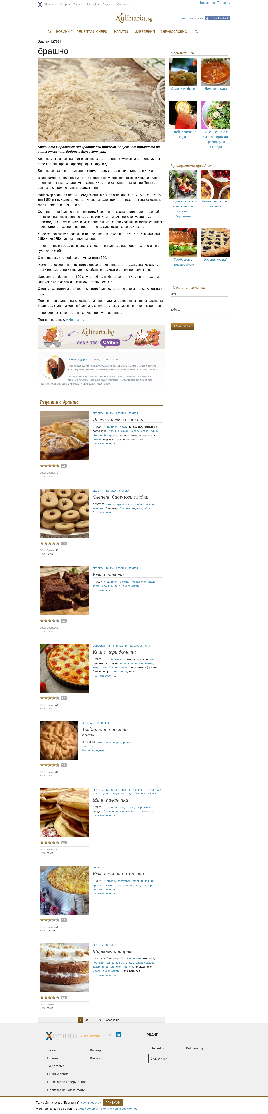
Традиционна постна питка (105, 732)
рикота (124, 581)
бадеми (137, 508)
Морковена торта (113, 951)
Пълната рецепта (104, 443)
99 (99, 1020)
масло (143, 439)
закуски (124, 490)
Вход (184, 18)
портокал (98, 962)
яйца (123, 426)
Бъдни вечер (102, 723)
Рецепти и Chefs (92, 31)
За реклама (55, 1066)
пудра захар (124, 504)
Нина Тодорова (80, 359)
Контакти (96, 1058)
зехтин (109, 885)
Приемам (113, 1102)
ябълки (97, 435)
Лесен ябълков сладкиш (118, 419)
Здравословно (174, 31)
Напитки (121, 31)
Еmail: (175, 309)
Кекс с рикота (108, 574)
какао (96, 586)
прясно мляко (144, 663)
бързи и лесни (116, 413)
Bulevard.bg (156, 1048)
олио (154, 431)
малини (138, 881)
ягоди (110, 504)
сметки (122, 4)
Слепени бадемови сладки (120, 497)
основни (99, 645)
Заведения (145, 31)
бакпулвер (111, 435)
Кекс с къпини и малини (118, 874)
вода (110, 659)
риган (123, 671)
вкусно (107, 4)
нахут (96, 667)
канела (138, 504)
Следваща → (114, 1020)
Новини (63, 31)
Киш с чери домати (114, 652)
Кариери (96, 1050)
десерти (98, 413)
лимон (97, 439)
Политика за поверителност (120, 1108)
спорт (64, 4)
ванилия (112, 426)
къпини (149, 881)
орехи (137, 958)
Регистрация (196, 18)
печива (133, 413)
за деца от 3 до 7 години (129, 793)
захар (125, 431)
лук (152, 659)
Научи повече (89, 1102)
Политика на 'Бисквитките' (66, 1090)
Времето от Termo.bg (215, 2)
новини (50, 4)
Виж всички (158, 1058)
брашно (114, 431)
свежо (77, 4)
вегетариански (139, 645)
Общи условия (88, 1108)
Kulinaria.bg (194, 1048)
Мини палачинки (110, 800)
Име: (174, 294)
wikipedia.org (75, 319)
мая (108, 742)
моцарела (126, 663)
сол (104, 667)
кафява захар (145, 811)
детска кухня (137, 790)
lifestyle (92, 4)
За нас (52, 1050)
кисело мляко (139, 431)
